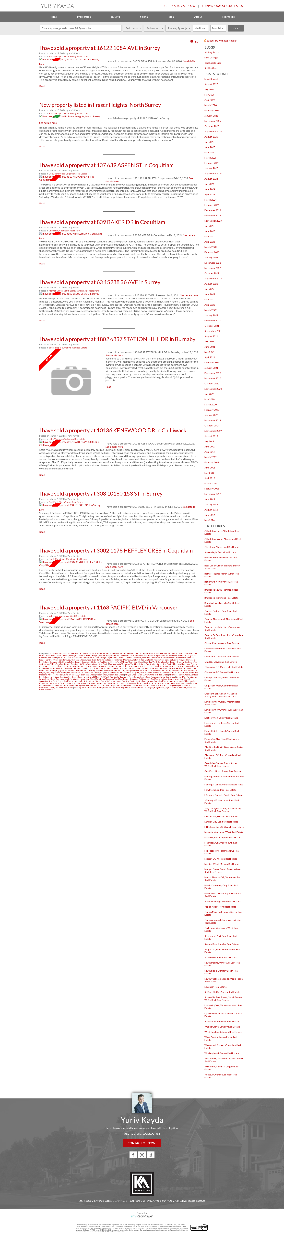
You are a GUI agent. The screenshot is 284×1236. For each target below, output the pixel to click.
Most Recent (211, 78)
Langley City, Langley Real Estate (221, 821)
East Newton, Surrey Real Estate (221, 717)
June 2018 (209, 467)
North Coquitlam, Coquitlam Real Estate (68, 559)
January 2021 (211, 367)
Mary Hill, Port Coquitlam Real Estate (223, 837)
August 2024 (211, 178)
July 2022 (209, 289)
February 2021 (211, 362)
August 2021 (211, 336)
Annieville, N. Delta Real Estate (220, 552)
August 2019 (211, 436)
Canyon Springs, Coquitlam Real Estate (109, 658)
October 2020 (211, 383)
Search (236, 28)
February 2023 (211, 252)
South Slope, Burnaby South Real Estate (68, 347)
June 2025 (209, 147)
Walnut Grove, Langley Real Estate (222, 1026)
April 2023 (209, 241)
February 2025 (211, 163)
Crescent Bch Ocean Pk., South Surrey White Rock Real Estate (220, 695)
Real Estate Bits (212, 62)
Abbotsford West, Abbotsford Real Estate (99, 653)
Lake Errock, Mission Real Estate (220, 816)
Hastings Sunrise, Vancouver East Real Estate (135, 668)
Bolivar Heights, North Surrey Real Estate (103, 655)
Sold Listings (210, 68)
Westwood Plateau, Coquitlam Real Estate (56, 687)
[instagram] (142, 1154)
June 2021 (209, 346)
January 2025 (211, 168)
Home (53, 16)
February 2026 (211, 110)
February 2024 (211, 205)
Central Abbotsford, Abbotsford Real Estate (143, 658)
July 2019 (209, 441)
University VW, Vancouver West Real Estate (172, 683)
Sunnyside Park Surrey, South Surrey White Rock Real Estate (223, 998)
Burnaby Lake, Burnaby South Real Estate (75, 658)
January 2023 (211, 257)
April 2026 (209, 99)
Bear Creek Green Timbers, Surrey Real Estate (65, 655)
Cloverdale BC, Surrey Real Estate (221, 672)
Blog (171, 16)
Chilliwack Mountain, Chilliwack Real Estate (132, 660)
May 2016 (209, 520)
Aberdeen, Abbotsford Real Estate (222, 547)
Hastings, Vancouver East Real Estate (223, 784)
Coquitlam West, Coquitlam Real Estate (68, 173)
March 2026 (210, 105)
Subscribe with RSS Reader (221, 40)
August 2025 (211, 136)
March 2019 (210, 457)
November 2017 (212, 493)
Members (228, 16)
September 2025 (213, 131)
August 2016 (211, 509)
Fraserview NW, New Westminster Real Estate (104, 666)
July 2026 (209, 89)
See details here (48, 122)
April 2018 (209, 478)
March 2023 (210, 247)
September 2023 (213, 220)
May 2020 (209, 399)
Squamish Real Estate (215, 986)
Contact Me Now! (142, 1143)
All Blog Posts (211, 52)
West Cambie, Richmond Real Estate (223, 1031)
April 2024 (209, 194)
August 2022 (211, 283)
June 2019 (209, 446)
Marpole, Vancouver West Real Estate (223, 832)
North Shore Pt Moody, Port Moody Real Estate (101, 677)
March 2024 (210, 199)
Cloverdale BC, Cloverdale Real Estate (223, 667)
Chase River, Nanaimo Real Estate (221, 643)
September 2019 (213, 430)
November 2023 (212, 215)
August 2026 (211, 84)
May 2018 (209, 472)
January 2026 (211, 115)
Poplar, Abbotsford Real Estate (220, 906)
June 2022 (209, 294)
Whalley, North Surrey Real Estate (221, 1053)
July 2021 (209, 341)
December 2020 (212, 373)
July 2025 (209, 142)
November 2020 (212, 378)
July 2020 (209, 394)
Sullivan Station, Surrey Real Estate (222, 992)
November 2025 (212, 120)
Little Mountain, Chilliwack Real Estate (224, 826)
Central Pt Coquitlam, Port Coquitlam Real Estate (65, 660)
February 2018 (211, 488)
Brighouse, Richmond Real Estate (221, 597)
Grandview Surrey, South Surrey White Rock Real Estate (220, 764)
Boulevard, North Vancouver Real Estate (137, 655)
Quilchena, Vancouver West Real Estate (112, 679)
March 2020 (210, 404)
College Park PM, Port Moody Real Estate (126, 662)
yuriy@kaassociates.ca (222, 6)
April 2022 (209, 304)
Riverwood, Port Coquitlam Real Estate (145, 679)
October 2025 (211, 126)
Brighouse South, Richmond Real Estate (170, 655)
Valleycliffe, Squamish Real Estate (221, 1021)
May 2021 (209, 352)
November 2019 (212, 420)
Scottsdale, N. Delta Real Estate (220, 957)
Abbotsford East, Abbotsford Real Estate (66, 653)
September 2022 (213, 278)
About (198, 16)
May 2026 (209, 94)
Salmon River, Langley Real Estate (221, 944)
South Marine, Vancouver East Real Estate (118, 681)
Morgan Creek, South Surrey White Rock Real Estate (74, 290)
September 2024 (213, 173)
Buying (115, 16)
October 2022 (211, 273)
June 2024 (209, 189)
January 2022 (211, 315)
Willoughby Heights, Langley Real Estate (161, 687)
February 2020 (211, 409)
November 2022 (212, 268)
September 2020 (213, 388)
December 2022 (212, 262)
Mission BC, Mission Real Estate (220, 858)
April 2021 (209, 357)
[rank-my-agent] (150, 1154)
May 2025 (209, 152)
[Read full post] (71, 59)
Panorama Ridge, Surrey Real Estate (222, 901)
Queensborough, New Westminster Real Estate (75, 679)
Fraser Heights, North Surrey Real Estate (68, 56)
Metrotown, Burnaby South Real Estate (178, 673)
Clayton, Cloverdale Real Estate (220, 661)
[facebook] (133, 1154)
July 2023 (209, 226)
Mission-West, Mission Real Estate (222, 864)
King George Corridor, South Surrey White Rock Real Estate (222, 810)
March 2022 (210, 310)
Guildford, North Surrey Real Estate (222, 771)
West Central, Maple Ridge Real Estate (174, 685)
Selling (144, 16)
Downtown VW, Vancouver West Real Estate (127, 664)
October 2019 (211, 425)
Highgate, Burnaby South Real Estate (223, 795)
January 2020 (211, 415)
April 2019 (209, 451)
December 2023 (212, 210)
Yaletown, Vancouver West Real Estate (67, 616)
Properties (84, 16)
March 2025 (210, 157)
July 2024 (209, 184)
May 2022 (209, 299)
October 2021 (211, 325)
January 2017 (211, 504)
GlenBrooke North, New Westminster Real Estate (144, 666)
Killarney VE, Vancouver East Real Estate (104, 670)
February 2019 (211, 462)
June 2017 (209, 499)
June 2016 (209, 514)
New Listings (211, 57)
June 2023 (209, 231)
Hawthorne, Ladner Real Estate (220, 789)
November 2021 (212, 320)
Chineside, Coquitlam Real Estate (221, 656)
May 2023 (209, 236)
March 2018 (210, 483)
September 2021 (213, 331)
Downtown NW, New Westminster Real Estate (89, 664)
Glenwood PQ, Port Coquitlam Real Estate (182, 666)
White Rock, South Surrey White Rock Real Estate (123, 687)
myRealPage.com (142, 1216)
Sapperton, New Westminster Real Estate (56, 681)
